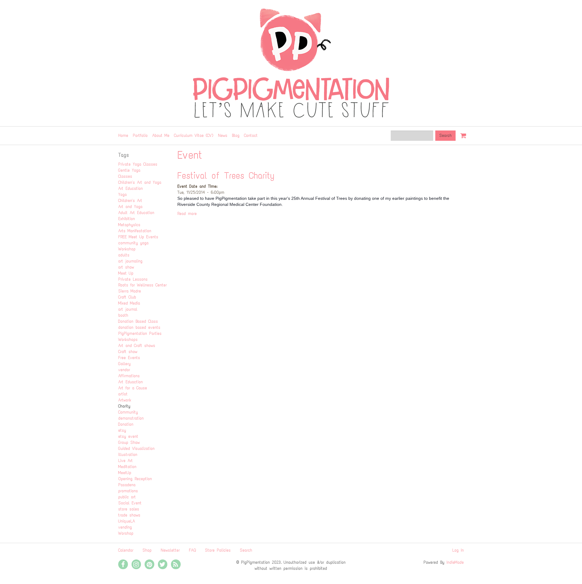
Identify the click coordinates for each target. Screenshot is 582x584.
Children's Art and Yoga (139, 182)
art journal (127, 309)
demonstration (131, 418)
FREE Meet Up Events (138, 236)
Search (246, 550)
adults (123, 255)
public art (127, 497)
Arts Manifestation (134, 230)
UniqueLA (126, 521)
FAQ (192, 550)
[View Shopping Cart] (462, 133)
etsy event (128, 436)
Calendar (125, 550)
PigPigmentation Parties (140, 333)
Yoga (122, 194)
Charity (124, 406)
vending (125, 527)
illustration (127, 454)
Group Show (129, 442)
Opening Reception (135, 478)
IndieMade (455, 562)
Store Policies (218, 550)
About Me (160, 135)
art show (126, 267)
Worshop (125, 533)
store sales (128, 509)
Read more (187, 213)
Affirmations (129, 375)
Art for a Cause (132, 388)
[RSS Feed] (176, 564)
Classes (125, 176)
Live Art (125, 460)
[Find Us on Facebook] (123, 564)
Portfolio (140, 135)
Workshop (126, 249)
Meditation (127, 466)
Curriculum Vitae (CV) (193, 135)
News (222, 135)
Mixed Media (129, 303)
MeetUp (124, 472)
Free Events (129, 357)
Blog (235, 135)
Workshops (128, 339)
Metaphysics (129, 224)
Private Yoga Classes (137, 164)
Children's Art (130, 200)
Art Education (130, 188)
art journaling (130, 261)
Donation (125, 424)
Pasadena (126, 484)
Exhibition (126, 218)
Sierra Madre (129, 291)
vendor (124, 369)
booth (123, 315)
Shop (147, 550)
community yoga (133, 243)
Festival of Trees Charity (226, 175)
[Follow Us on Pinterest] (149, 564)
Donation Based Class (138, 321)
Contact (251, 135)
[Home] (291, 63)
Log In (458, 550)
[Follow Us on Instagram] (136, 564)
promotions (128, 490)
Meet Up (125, 273)
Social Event (130, 503)
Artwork (124, 400)
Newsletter (170, 550)
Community (128, 412)
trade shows (129, 515)
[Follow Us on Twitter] (163, 564)
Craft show (127, 351)
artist (123, 394)
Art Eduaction (130, 381)
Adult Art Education (136, 212)
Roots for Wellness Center (142, 285)
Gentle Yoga (129, 170)
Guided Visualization (136, 448)
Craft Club (127, 297)
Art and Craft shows (136, 345)
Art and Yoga (130, 206)
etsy (122, 430)
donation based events (139, 327)
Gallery (124, 363)
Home (123, 135)
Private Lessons (133, 279)
